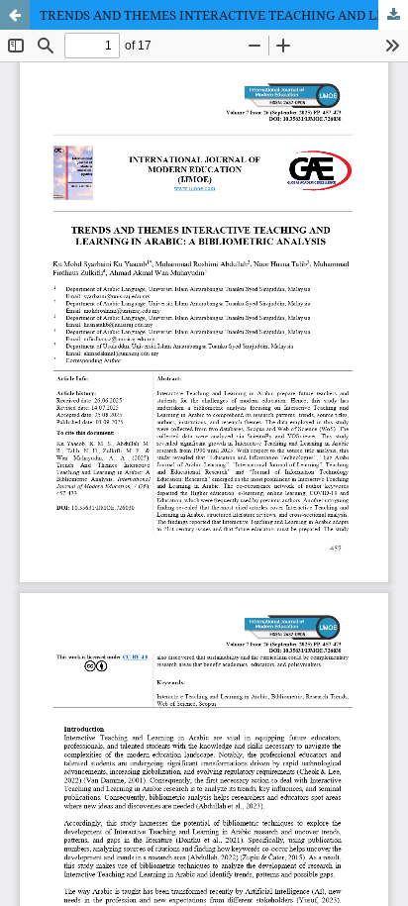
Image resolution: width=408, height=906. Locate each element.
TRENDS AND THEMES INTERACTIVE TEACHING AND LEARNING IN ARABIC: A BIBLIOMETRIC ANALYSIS (224, 15)
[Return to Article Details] (15, 15)
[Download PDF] (393, 15)
